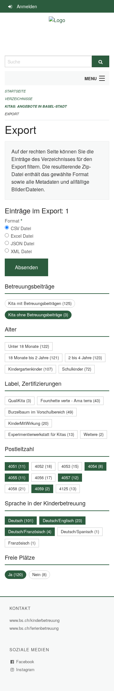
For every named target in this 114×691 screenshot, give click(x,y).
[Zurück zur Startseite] (57, 34)
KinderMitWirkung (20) (28, 423)
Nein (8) (39, 574)
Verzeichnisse (18, 98)
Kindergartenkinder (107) (30, 369)
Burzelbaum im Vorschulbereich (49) (40, 412)
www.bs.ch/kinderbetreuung (35, 620)
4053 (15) (70, 466)
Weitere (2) (94, 434)
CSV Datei (21, 228)
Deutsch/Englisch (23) (62, 520)
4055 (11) (16, 477)
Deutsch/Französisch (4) (29, 531)
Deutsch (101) (20, 520)
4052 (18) (43, 466)
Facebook (25, 661)
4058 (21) (16, 488)
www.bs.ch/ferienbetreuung (35, 628)
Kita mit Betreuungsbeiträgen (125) (40, 303)
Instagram (25, 669)
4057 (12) (70, 477)
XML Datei (21, 251)
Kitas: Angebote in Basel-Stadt (36, 106)
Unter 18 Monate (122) (28, 346)
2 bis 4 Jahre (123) (85, 357)
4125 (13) (67, 488)
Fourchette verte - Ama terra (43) (70, 400)
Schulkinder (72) (76, 369)
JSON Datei (22, 243)
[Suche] (100, 61)
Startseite (15, 91)
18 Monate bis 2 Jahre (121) (33, 357)
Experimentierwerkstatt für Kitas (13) (41, 434)
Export (12, 113)
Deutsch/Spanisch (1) (80, 531)
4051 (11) (16, 466)
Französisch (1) (21, 543)
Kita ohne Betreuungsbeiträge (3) (38, 315)
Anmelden (27, 6)
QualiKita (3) (19, 400)
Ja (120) (15, 574)
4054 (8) (95, 466)
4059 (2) (42, 488)
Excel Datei (22, 236)
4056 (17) (43, 477)
